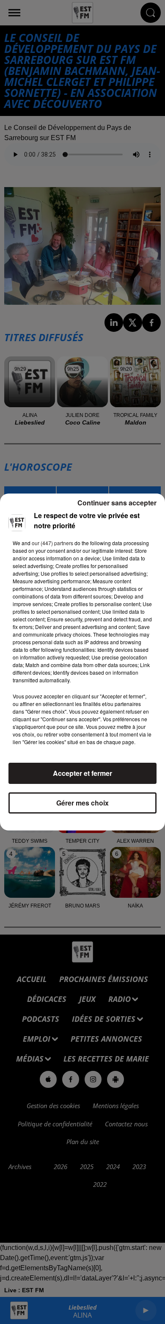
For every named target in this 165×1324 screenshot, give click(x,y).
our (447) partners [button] (52, 542)
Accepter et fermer (82, 773)
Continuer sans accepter (117, 503)
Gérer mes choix (82, 803)
